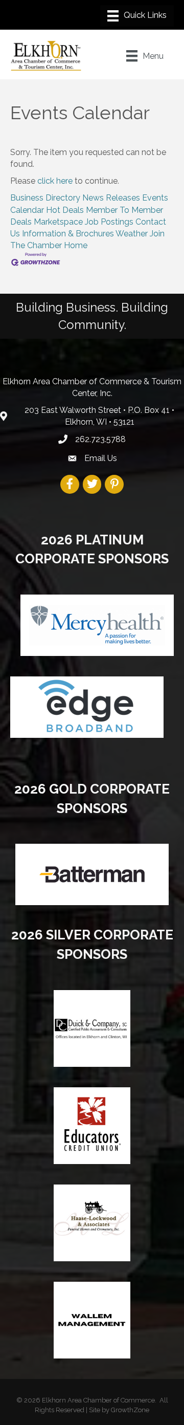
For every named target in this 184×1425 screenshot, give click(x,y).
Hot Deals (65, 210)
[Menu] (137, 16)
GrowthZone (130, 1410)
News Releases (111, 198)
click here (55, 181)
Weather (132, 233)
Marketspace (58, 222)
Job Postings (109, 222)
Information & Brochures (68, 233)
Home (75, 245)
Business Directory (45, 198)
